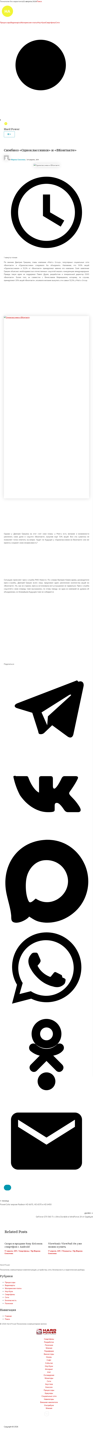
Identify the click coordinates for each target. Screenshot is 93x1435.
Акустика (49, 1384)
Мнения (49, 1348)
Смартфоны (50, 22)
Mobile (49, 1357)
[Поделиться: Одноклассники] (46, 1097)
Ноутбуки (41, 22)
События (49, 1363)
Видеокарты (16, 22)
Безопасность (10, 1300)
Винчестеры (49, 1354)
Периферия (49, 1351)
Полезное (9, 1303)
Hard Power (12, 129)
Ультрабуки (49, 1405)
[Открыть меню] (46, 120)
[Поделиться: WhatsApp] (46, 1010)
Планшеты (66, 1251)
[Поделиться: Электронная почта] (46, 1183)
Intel (49, 1372)
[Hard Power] (46, 19)
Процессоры (5, 22)
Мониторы (49, 1378)
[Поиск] (46, 117)
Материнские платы (29, 22)
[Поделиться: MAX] (46, 923)
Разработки (49, 1342)
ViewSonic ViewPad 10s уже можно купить (65, 1245)
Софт (49, 1360)
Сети (57, 22)
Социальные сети (49, 1396)
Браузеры (49, 1393)
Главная (8, 1316)
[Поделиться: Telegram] (46, 750)
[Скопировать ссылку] (7, 1187)
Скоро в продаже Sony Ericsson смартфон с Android (23, 1245)
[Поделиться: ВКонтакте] (46, 837)
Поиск (39, 1)
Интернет (49, 1369)
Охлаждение (49, 1375)
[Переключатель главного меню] (9, 134)
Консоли (48, 1387)
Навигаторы (49, 1399)
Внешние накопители (49, 1402)
